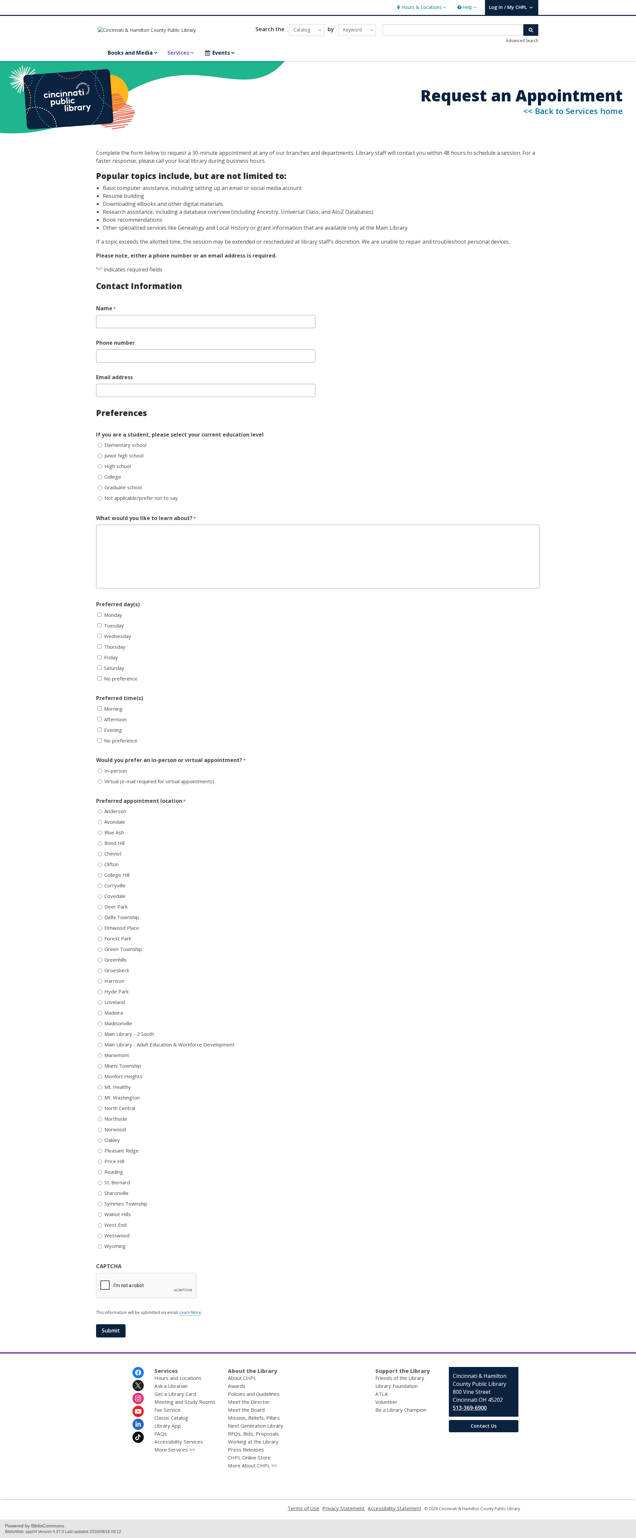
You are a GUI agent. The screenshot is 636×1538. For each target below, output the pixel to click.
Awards (236, 1386)
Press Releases (246, 1449)
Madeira (113, 1013)
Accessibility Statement (394, 1508)
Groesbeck (116, 970)
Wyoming (115, 1246)
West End (115, 1225)
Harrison (114, 981)
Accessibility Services (178, 1441)
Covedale (115, 896)
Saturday (114, 668)
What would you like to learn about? (146, 518)
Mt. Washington (122, 1097)
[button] (421, 7)
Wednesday (117, 636)
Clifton (111, 864)
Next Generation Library (255, 1425)
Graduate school (123, 487)
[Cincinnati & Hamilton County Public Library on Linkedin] (138, 1424)
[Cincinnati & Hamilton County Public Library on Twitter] (138, 1385)
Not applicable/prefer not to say (141, 498)
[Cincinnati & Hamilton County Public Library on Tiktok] (138, 1437)
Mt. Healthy (117, 1087)
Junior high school (123, 455)
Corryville (115, 885)
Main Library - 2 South (129, 1034)
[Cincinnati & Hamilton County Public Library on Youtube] (138, 1411)
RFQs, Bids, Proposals (253, 1433)
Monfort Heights (123, 1076)
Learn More (190, 1313)
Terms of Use (303, 1508)
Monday (113, 615)
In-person (115, 771)
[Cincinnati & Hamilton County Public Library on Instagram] (138, 1398)
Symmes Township (125, 1204)
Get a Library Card (175, 1393)
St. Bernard (117, 1182)
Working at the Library (253, 1441)
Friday (111, 657)
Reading (113, 1172)
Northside (115, 1119)
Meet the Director (249, 1401)
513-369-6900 (470, 1407)
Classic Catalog (171, 1417)
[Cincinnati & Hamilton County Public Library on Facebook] (138, 1372)
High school (117, 466)
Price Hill (114, 1161)
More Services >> (174, 1449)
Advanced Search (522, 40)
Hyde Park (116, 991)
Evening (113, 730)
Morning (113, 709)
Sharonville (116, 1193)
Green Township (123, 949)
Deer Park (116, 907)
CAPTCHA (109, 1266)
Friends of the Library (399, 1378)
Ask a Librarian (170, 1386)
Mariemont (116, 1055)
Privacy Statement (343, 1508)
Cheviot (113, 854)
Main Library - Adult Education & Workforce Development (169, 1044)
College (112, 477)
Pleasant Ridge (121, 1151)
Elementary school (125, 445)
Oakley (112, 1140)
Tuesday (114, 625)
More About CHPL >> (252, 1465)
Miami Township (122, 1066)
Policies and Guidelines (254, 1393)
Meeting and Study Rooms (184, 1401)
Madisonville (118, 1023)
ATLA (381, 1393)
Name (106, 308)
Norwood (115, 1129)
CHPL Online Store (249, 1457)
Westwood (117, 1235)
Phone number (115, 342)
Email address (114, 377)
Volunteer (386, 1401)
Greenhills (115, 960)
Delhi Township (121, 917)
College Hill (117, 875)
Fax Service (167, 1409)
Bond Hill (114, 843)
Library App (167, 1425)
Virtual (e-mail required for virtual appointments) (159, 781)
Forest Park (117, 938)
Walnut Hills (117, 1214)
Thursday (115, 647)
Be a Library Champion (400, 1409)
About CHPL (242, 1378)
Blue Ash (114, 832)
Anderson (115, 811)
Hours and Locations (177, 1378)
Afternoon (115, 719)
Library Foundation (396, 1386)
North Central (119, 1108)
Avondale (114, 822)
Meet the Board (246, 1409)
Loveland (114, 1002)
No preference (120, 679)
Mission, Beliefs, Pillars (254, 1417)
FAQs (160, 1433)
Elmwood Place (121, 928)
